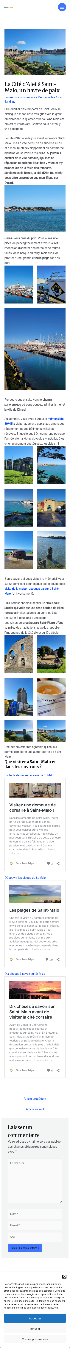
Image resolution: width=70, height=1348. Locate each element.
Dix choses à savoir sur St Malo (24, 974)
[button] (64, 1277)
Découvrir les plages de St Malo (25, 877)
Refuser (35, 1329)
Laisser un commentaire (19, 97)
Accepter (35, 1318)
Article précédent (35, 1099)
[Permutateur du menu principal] (62, 7)
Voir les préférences (35, 1339)
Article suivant (35, 1109)
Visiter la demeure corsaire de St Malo (29, 775)
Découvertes (46, 97)
